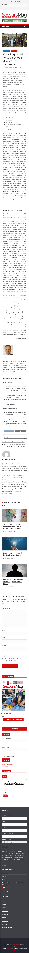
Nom (4, 630)
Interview (4, 917)
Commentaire (6, 608)
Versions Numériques (8, 891)
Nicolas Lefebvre (8, 67)
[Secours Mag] (4, 26)
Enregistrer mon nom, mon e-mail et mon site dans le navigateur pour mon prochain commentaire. (14, 658)
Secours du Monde (7, 927)
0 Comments (7, 70)
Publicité (4, 876)
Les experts (5, 873)
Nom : (3, 821)
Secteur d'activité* (7, 839)
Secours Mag (14, 50)
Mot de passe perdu (7, 764)
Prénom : (4, 827)
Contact (4, 879)
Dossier (4, 904)
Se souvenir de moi (8, 756)
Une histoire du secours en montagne (15, 438)
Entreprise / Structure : (8, 833)
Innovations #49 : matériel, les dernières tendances (13, 554)
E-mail (4, 638)
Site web (4, 645)
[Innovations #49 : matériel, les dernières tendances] (14, 538)
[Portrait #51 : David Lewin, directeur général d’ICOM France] (14, 565)
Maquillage (5, 921)
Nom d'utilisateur (6, 738)
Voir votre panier (6, 766)
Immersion (5, 911)
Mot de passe (5, 747)
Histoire (4, 907)
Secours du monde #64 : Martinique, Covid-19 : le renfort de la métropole (12, 526)
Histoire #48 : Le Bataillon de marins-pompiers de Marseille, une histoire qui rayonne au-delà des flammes (13, 444)
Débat (3, 901)
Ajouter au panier (13, 719)
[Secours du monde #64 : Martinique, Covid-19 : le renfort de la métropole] (14, 510)
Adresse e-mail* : (6, 815)
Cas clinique (6, 50)
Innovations (5, 914)
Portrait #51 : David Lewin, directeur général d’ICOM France (13, 582)
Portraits (4, 924)
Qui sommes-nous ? (7, 869)
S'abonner (15, 728)
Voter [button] (5, 796)
